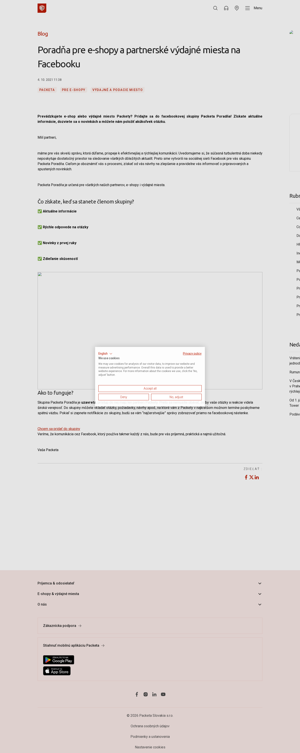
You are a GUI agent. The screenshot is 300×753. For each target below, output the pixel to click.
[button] (105, 353)
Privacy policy (192, 353)
